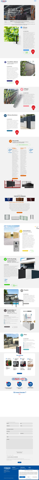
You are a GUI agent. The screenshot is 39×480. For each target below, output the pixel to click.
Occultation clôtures (31, 469)
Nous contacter (19, 373)
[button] (37, 470)
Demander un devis (9, 130)
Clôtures (30, 468)
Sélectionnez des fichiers (19, 452)
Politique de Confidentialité (28, 478)
